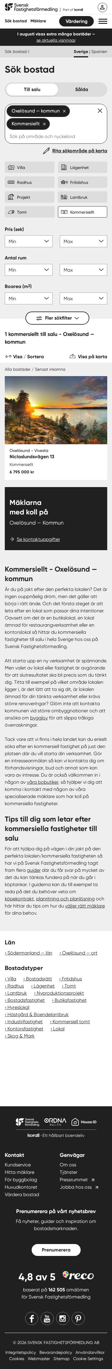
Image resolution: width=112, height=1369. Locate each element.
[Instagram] (62, 1318)
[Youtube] (47, 1318)
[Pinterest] (78, 1318)
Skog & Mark (21, 1036)
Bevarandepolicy (56, 1352)
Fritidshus (72, 979)
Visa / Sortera (28, 356)
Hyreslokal (18, 1007)
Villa (11, 979)
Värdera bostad (22, 1194)
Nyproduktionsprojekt (60, 993)
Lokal (59, 1029)
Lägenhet (44, 986)
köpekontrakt (19, 899)
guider (34, 870)
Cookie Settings (88, 1358)
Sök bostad (16, 21)
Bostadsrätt (39, 979)
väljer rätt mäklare (85, 906)
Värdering (77, 21)
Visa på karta (92, 356)
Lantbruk (17, 993)
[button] (103, 21)
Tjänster (68, 1172)
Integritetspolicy (21, 1352)
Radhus (15, 986)
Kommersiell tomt (71, 1021)
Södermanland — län (29, 953)
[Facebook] (31, 1318)
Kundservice (18, 1165)
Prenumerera (56, 1250)
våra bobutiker (42, 782)
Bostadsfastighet (26, 1000)
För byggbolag (21, 1179)
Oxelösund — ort (79, 953)
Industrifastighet (25, 1021)
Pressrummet (74, 1179)
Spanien (99, 51)
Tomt (70, 986)
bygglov (39, 718)
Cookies (17, 1358)
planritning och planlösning (65, 899)
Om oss (68, 1165)
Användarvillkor (90, 1352)
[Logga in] (102, 7)
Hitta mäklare (19, 1172)
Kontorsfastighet (25, 1029)
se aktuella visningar (56, 40)
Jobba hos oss (76, 1187)
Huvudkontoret (21, 1187)
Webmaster (39, 1358)
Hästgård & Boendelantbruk (38, 1014)
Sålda (81, 89)
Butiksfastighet (71, 1000)
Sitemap (62, 1358)
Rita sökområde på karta (79, 151)
